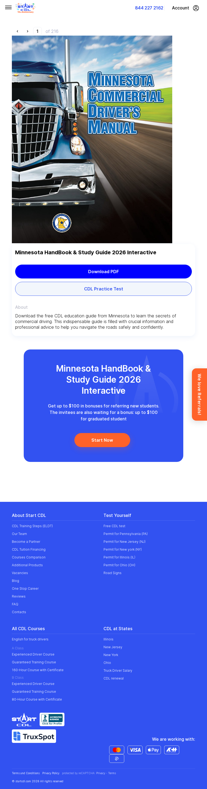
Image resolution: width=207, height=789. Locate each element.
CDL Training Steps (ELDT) (32, 526)
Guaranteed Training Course (34, 662)
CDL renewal (114, 678)
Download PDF (103, 271)
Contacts (19, 612)
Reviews (19, 596)
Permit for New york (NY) (123, 549)
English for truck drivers (30, 639)
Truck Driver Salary (118, 670)
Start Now (102, 440)
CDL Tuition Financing (29, 549)
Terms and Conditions (26, 773)
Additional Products (27, 565)
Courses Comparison (29, 557)
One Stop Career (25, 588)
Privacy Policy (50, 773)
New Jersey (113, 647)
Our (19, 534)
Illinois (108, 639)
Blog (15, 581)
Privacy (100, 773)
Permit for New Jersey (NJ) (125, 542)
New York (111, 655)
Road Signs (113, 573)
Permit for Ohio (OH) (119, 565)
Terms (112, 773)
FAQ (15, 604)
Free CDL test (114, 526)
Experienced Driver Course (33, 654)
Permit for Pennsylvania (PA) (126, 534)
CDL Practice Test (103, 288)
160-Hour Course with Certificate (38, 670)
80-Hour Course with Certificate (37, 699)
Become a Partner (26, 542)
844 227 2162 (149, 7)
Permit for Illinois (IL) (119, 557)
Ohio (107, 663)
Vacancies (20, 573)
